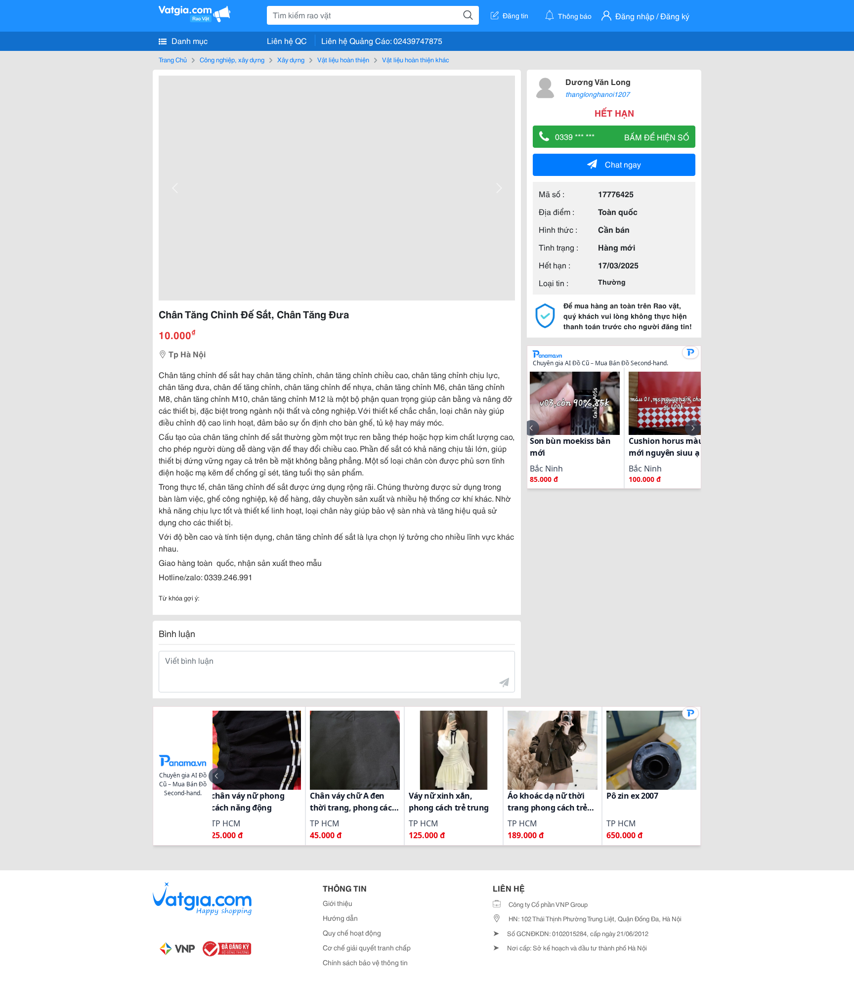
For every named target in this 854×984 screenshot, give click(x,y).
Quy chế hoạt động (352, 933)
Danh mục (189, 40)
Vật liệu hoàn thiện (343, 59)
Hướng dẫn (340, 918)
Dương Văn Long (598, 81)
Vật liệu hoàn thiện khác (415, 59)
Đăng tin (515, 15)
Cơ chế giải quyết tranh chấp (367, 947)
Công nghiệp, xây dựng (232, 59)
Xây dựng (290, 59)
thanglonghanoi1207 (597, 94)
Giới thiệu (337, 903)
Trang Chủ (173, 59)
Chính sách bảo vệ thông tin (365, 962)
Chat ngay (623, 164)
